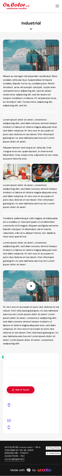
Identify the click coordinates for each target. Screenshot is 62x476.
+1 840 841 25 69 (22, 427)
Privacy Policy (54, 448)
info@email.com (21, 420)
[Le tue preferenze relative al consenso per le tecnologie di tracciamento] (3, 357)
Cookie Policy (54, 453)
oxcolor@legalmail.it (15, 459)
